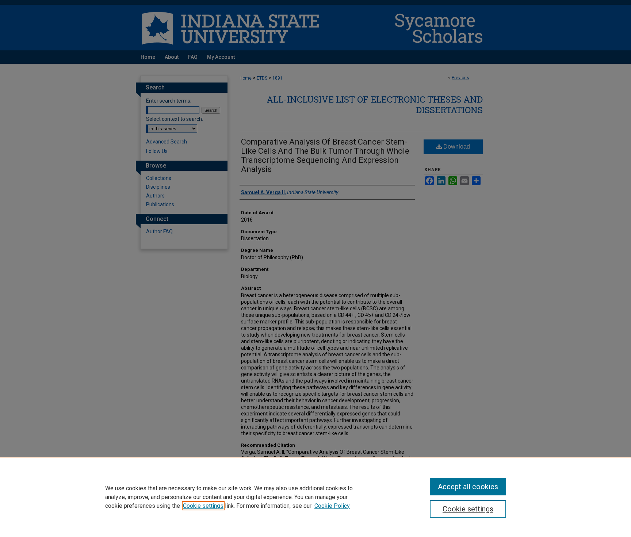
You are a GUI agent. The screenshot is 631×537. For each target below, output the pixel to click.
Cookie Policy (332, 505)
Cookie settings (203, 505)
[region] (315, 497)
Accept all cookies (468, 486)
